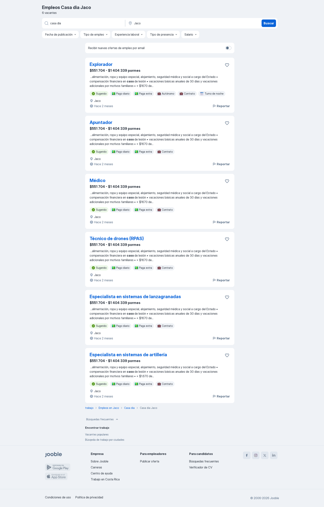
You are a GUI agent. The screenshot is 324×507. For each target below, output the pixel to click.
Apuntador (101, 122)
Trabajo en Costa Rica (105, 479)
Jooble (274, 498)
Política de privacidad (89, 497)
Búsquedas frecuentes (100, 419)
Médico (97, 180)
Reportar (223, 106)
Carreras (96, 467)
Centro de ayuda (101, 473)
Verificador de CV (200, 467)
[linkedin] (274, 455)
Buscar (269, 23)
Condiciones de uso (58, 497)
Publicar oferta (149, 461)
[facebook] (246, 455)
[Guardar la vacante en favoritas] (227, 65)
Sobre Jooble (99, 461)
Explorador (101, 64)
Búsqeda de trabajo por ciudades (104, 439)
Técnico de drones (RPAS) (117, 238)
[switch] (228, 48)
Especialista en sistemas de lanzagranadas (135, 296)
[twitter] (264, 455)
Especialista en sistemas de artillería (128, 354)
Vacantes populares (97, 434)
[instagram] (256, 455)
